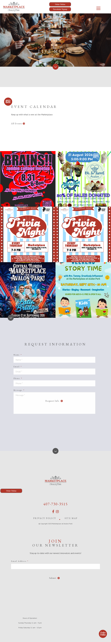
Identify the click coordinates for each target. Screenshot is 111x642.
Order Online (103, 633)
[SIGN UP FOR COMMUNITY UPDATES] (8, 102)
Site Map (71, 518)
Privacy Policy (44, 518)
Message (19, 390)
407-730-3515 (55, 503)
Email (18, 366)
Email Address (19, 561)
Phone (18, 378)
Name (18, 355)
